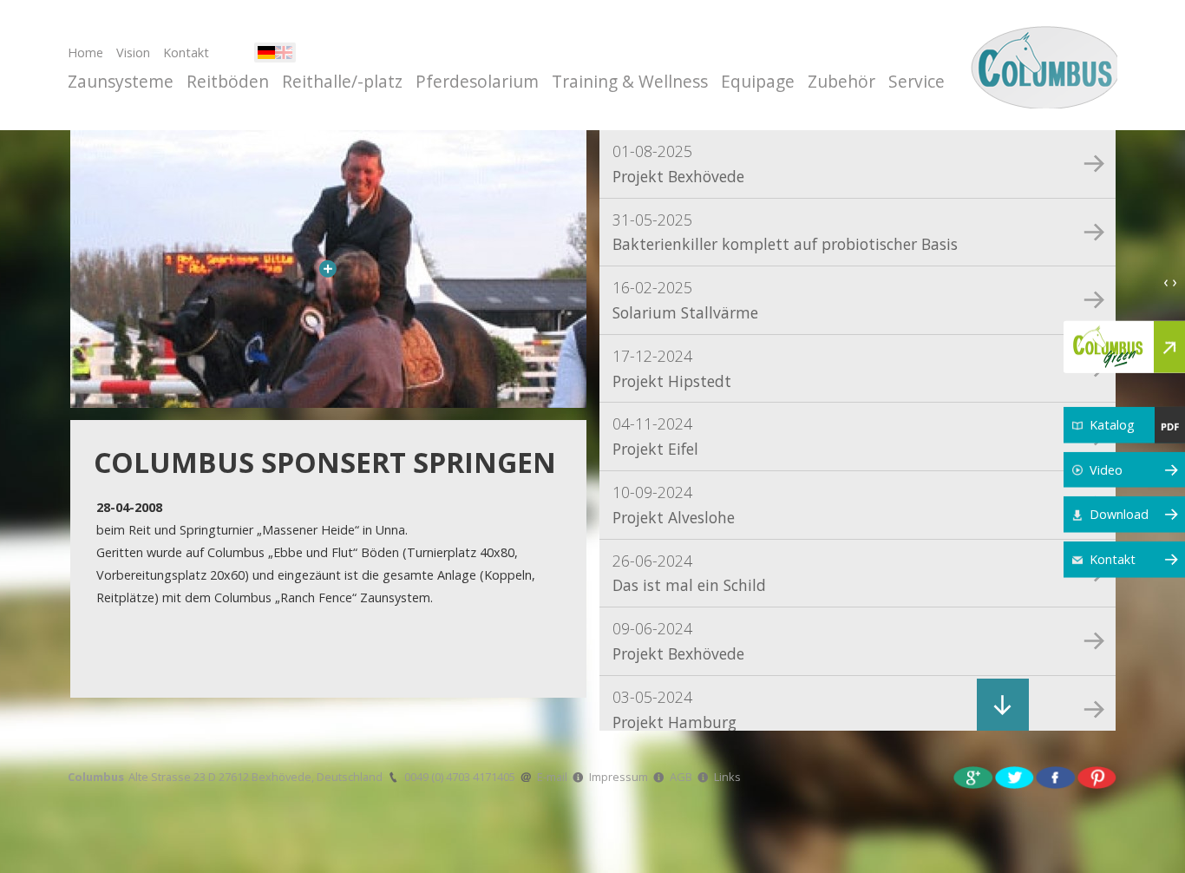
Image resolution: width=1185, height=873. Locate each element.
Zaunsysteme (120, 81)
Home (85, 52)
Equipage (758, 81)
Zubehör (841, 81)
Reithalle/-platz (342, 81)
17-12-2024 (671, 368)
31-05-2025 (785, 232)
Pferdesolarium (477, 81)
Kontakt (186, 52)
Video (1106, 469)
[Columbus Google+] (973, 776)
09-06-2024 (678, 641)
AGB (681, 776)
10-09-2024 (673, 505)
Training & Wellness (630, 81)
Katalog (1112, 425)
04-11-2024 (655, 436)
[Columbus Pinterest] (1097, 776)
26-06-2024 (689, 573)
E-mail (552, 776)
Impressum (618, 776)
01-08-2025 (678, 164)
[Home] (1041, 65)
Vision (133, 52)
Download (1119, 514)
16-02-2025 (685, 300)
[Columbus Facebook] (1056, 776)
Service (916, 81)
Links (727, 776)
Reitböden (228, 81)
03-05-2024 (674, 709)
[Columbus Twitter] (1015, 776)
